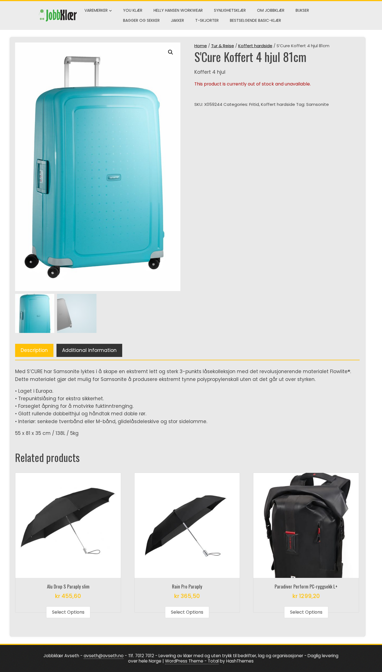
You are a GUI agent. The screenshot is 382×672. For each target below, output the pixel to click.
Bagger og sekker (141, 20)
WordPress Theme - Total (192, 661)
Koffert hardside (255, 46)
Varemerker (96, 10)
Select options (68, 612)
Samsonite (317, 104)
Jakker (177, 20)
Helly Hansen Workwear (178, 10)
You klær (132, 10)
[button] (171, 52)
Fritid (254, 104)
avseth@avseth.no (104, 656)
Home (200, 46)
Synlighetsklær (230, 10)
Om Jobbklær (270, 10)
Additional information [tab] (89, 350)
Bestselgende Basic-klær (255, 20)
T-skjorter (207, 20)
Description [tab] (34, 350)
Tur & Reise (222, 46)
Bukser (302, 10)
